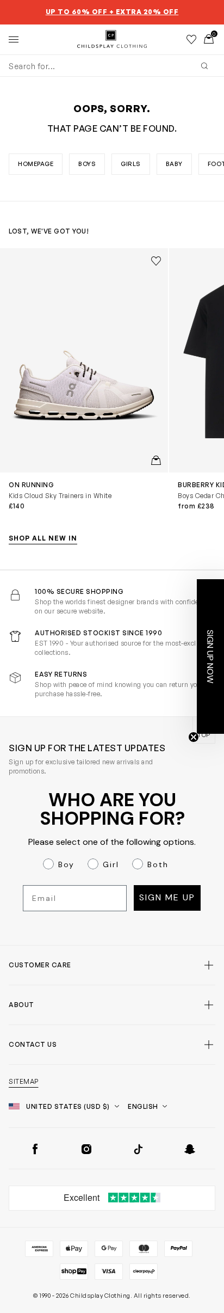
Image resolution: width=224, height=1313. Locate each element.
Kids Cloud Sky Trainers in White (60, 496)
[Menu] (13, 39)
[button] (210, 656)
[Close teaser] (193, 737)
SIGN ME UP (167, 897)
